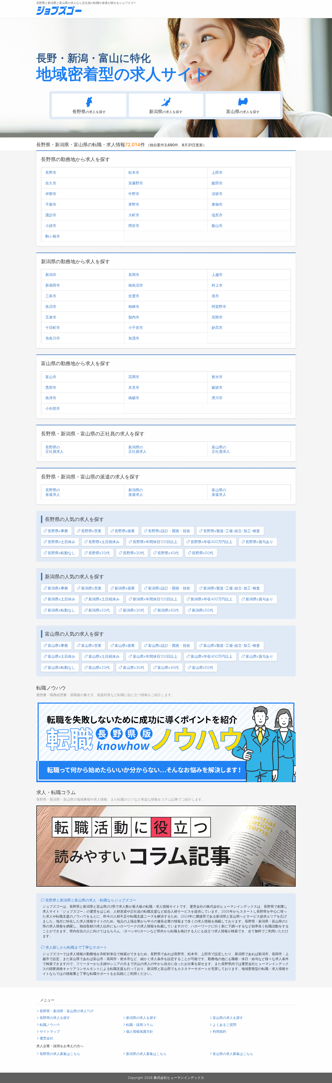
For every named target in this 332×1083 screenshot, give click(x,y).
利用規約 (219, 1031)
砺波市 (217, 387)
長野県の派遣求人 (52, 492)
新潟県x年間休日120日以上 (155, 599)
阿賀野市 (219, 306)
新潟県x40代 (168, 610)
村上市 (217, 285)
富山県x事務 (58, 645)
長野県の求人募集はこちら (60, 1054)
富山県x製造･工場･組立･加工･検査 (231, 645)
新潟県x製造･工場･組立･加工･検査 (231, 588)
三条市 (50, 296)
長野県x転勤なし (61, 553)
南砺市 (133, 397)
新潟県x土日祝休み (104, 599)
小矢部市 (52, 408)
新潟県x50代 (202, 610)
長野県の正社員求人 (54, 449)
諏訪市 (50, 215)
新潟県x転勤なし (61, 610)
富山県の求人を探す (228, 1018)
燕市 (215, 296)
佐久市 (50, 183)
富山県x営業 (91, 645)
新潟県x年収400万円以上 (211, 599)
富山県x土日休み (61, 656)
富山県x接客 (125, 645)
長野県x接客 (125, 531)
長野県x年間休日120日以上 (155, 541)
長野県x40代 (168, 553)
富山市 (50, 376)
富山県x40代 (168, 667)
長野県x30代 (133, 553)
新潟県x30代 (133, 610)
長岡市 (133, 274)
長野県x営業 (91, 531)
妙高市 (217, 327)
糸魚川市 (52, 338)
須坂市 (217, 193)
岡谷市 (133, 225)
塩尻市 (217, 215)
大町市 (133, 215)
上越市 (217, 274)
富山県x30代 (133, 667)
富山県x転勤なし (61, 667)
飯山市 (217, 225)
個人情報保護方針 (139, 1031)
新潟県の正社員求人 (137, 449)
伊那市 (50, 193)
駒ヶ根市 (52, 236)
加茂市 (133, 338)
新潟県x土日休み (61, 599)
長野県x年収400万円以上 (211, 541)
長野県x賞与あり (259, 541)
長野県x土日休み (61, 541)
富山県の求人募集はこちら (233, 1054)
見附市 (217, 317)
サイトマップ (50, 1031)
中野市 (133, 193)
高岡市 (133, 376)
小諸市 (50, 225)
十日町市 (52, 327)
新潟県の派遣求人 (135, 492)
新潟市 (50, 274)
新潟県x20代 (99, 610)
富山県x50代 (202, 667)
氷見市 (133, 387)
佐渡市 (133, 296)
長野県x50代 (202, 553)
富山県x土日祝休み (104, 656)
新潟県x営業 (91, 588)
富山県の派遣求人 (219, 492)
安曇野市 (135, 183)
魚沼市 (50, 306)
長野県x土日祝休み (104, 541)
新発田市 (52, 285)
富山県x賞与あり (259, 656)
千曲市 (50, 204)
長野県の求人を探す (55, 1018)
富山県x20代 (99, 667)
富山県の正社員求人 (221, 449)
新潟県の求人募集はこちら (146, 1054)
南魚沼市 (135, 285)
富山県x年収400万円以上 (211, 656)
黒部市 (50, 387)
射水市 (217, 376)
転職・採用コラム (139, 1025)
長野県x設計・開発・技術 (169, 531)
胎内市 (133, 317)
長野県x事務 (58, 531)
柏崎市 (133, 306)
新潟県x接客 (125, 588)
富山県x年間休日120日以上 (155, 656)
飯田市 (217, 183)
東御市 (217, 204)
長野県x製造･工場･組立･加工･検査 (231, 531)
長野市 (50, 172)
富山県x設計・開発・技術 (169, 645)
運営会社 (46, 1038)
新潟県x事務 (58, 588)
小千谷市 (135, 327)
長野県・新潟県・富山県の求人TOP (67, 1011)
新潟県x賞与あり (259, 599)
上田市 (217, 172)
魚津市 (50, 397)
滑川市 (217, 397)
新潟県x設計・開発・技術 (169, 588)
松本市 (133, 172)
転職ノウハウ (50, 1025)
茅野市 (133, 204)
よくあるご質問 (224, 1025)
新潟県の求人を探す (141, 1018)
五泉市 (50, 317)
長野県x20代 (99, 553)
